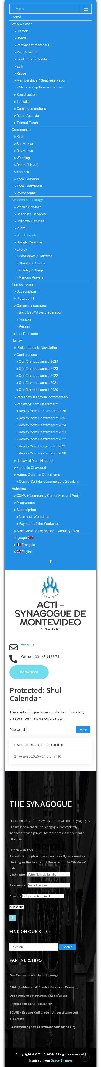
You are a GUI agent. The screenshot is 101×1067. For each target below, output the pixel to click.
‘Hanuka (25, 319)
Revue (21, 73)
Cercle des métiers (31, 109)
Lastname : (18, 874)
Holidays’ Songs (31, 270)
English (27, 552)
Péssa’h (25, 326)
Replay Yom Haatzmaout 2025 (42, 418)
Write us (27, 644)
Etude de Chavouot (31, 468)
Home (16, 17)
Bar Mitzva (25, 144)
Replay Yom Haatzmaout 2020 (42, 453)
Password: (17, 729)
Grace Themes (61, 1060)
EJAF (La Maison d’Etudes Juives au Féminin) (43, 987)
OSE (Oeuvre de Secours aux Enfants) (38, 995)
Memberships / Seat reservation (41, 80)
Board (21, 38)
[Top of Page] (87, 1057)
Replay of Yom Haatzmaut (37, 404)
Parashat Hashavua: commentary (42, 397)
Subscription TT (29, 291)
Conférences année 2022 (38, 376)
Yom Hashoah (28, 179)
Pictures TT (26, 298)
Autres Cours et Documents (38, 475)
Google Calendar (29, 242)
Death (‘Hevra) (28, 165)
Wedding (23, 158)
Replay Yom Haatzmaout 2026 (42, 411)
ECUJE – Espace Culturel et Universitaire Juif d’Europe (43, 1015)
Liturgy (22, 249)
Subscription (26, 510)
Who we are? (22, 24)
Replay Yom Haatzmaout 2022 (42, 439)
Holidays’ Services (31, 221)
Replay (17, 340)
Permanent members (33, 45)
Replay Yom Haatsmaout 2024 (42, 425)
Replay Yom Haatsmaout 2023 (42, 432)
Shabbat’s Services (31, 214)
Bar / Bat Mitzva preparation (40, 312)
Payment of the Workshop (39, 524)
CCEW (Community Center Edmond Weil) (48, 496)
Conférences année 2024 (38, 361)
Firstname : (18, 885)
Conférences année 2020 (38, 390)
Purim (21, 228)
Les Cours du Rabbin (33, 59)
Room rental (26, 193)
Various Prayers (31, 277)
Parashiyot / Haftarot (35, 256)
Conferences (27, 355)
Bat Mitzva (25, 151)
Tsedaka (23, 102)
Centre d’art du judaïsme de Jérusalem (49, 481)
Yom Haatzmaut (29, 186)
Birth (20, 137)
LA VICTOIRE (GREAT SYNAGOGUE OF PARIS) (42, 1027)
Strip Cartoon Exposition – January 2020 (48, 531)
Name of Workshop (34, 516)
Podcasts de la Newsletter (37, 348)
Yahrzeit (23, 172)
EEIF (20, 66)
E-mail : (15, 896)
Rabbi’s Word (27, 52)
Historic (23, 31)
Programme (26, 503)
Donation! (29, 672)
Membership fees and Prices (41, 87)
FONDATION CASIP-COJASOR (30, 1004)
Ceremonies (21, 129)
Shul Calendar (27, 235)
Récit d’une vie (28, 116)
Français (28, 545)
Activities (19, 488)
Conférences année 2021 (38, 383)
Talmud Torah (27, 123)
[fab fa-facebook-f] (51, 562)
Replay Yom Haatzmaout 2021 (42, 446)
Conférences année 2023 (38, 368)
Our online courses (31, 305)
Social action (27, 94)
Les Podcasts (27, 334)
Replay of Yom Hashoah (35, 460)
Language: (20, 538)
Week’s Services (29, 207)
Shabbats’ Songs (32, 263)
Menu (20, 8)
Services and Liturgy (27, 200)
